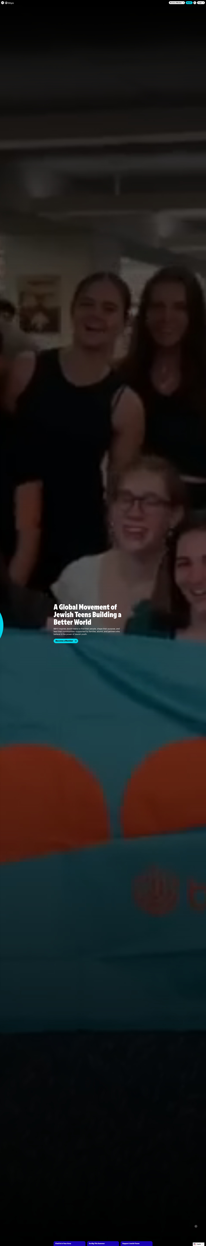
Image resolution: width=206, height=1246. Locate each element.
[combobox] (198, 1244)
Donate (189, 2)
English (199, 1244)
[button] (2, 2)
